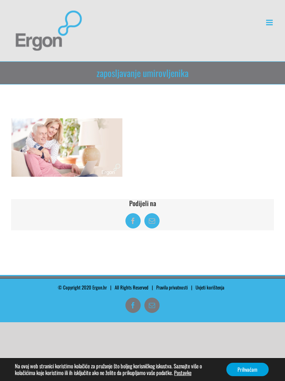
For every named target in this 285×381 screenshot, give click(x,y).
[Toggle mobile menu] (270, 22)
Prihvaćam (248, 369)
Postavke (182, 372)
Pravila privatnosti (172, 287)
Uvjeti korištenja (211, 287)
